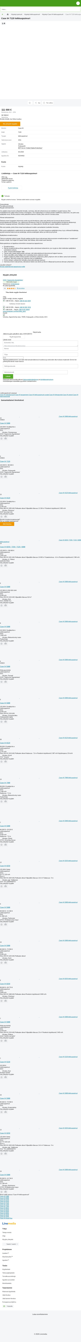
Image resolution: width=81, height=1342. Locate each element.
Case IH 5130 (5, 1062)
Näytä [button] (17, 301)
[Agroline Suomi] (12, 3)
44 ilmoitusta (15, 284)
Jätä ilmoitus (7, 524)
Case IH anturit (68, 395)
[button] (78, 3)
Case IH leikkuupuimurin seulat (39, 395)
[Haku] (78, 9)
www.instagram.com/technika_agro (14, 311)
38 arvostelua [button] (20, 288)
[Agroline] (7, 14)
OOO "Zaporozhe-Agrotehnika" (13, 280)
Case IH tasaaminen (22, 395)
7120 (19, 132)
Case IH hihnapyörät (56, 395)
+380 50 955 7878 (25, 307)
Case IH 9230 (5, 866)
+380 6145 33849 (24, 309)
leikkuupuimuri (22, 136)
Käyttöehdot (6, 1269)
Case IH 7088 (5, 783)
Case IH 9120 (5, 498)
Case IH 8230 (5, 984)
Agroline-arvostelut (8, 1280)
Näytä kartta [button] (37, 332)
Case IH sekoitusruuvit (7, 395)
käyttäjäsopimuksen (46, 379)
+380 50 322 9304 (25, 301)
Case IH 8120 (5, 743)
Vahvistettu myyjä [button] (11, 282)
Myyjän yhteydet (7, 1239)
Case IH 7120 (5, 461)
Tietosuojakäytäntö (8, 1273)
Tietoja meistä (6, 1232)
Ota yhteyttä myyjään (10, 124)
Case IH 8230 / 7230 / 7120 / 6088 (12, 547)
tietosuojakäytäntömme (30, 379)
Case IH (21, 128)
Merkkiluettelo (6, 1283)
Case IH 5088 (5, 423)
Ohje (3, 1236)
